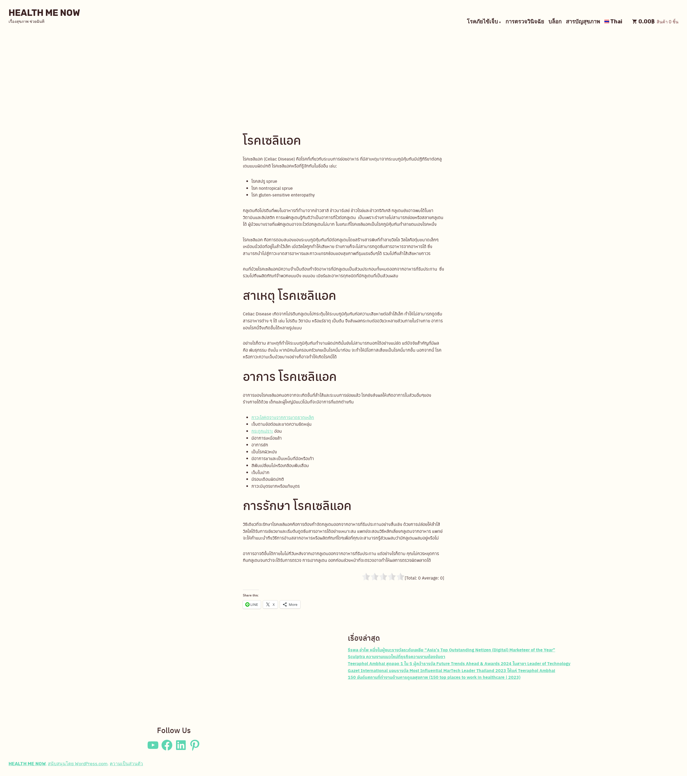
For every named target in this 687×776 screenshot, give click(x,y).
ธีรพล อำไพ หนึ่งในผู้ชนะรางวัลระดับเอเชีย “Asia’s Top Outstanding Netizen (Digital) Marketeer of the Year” (451, 650)
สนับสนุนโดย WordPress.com (78, 763)
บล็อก (555, 22)
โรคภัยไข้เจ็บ (482, 22)
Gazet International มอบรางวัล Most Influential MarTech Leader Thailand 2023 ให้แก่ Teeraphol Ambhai (451, 670)
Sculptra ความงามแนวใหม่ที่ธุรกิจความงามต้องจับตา (396, 656)
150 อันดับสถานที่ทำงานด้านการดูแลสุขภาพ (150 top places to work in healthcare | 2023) (434, 677)
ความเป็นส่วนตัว (126, 763)
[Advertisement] (343, 75)
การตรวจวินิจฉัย (525, 22)
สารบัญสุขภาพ (583, 22)
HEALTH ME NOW (44, 13)
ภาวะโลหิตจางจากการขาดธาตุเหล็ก (282, 417)
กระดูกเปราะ (262, 431)
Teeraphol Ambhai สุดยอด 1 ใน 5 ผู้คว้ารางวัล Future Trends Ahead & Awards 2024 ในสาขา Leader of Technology (459, 663)
